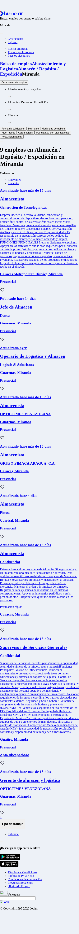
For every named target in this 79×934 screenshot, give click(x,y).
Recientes (13, 183)
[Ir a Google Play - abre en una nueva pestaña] (10, 859)
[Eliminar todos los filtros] (1, 141)
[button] (2, 290)
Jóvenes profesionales (21, 52)
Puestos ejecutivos (19, 55)
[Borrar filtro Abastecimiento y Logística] (9, 96)
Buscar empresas (18, 48)
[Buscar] (1, 33)
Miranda (31, 74)
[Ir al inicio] (11, 15)
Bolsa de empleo (16, 63)
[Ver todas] (1, 841)
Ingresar (12, 42)
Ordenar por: (8, 173)
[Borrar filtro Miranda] (9, 122)
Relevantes (14, 179)
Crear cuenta (15, 38)
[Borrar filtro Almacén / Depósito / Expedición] (9, 109)
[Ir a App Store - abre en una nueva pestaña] (9, 865)
